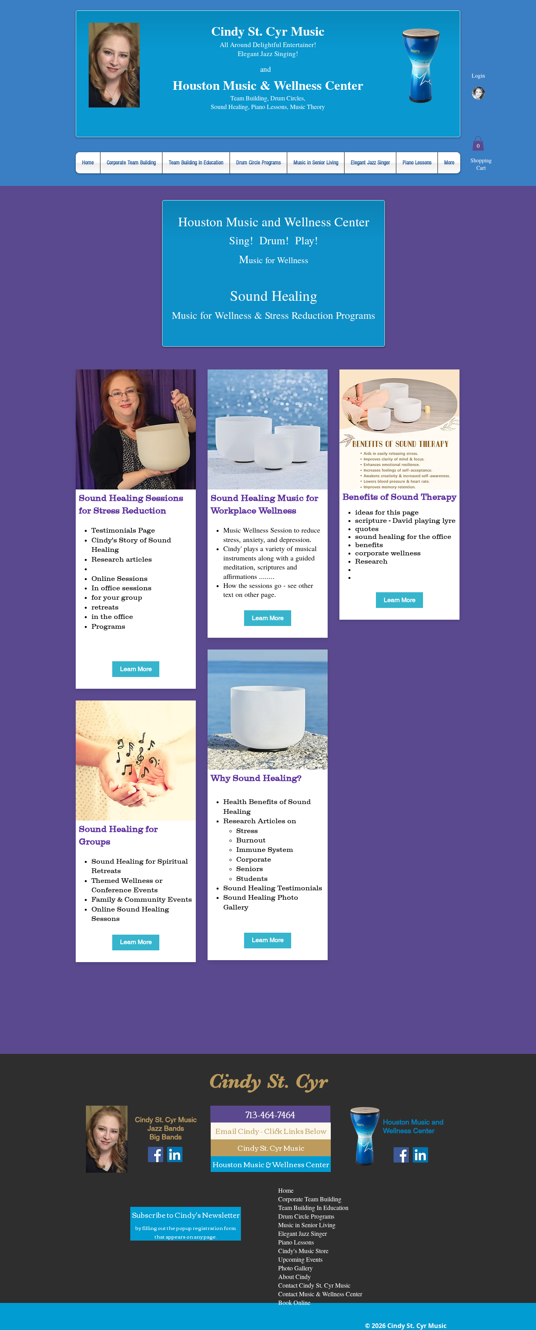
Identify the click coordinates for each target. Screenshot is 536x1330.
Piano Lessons (296, 1242)
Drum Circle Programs (306, 1216)
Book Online (294, 1302)
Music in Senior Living (306, 1225)
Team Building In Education (313, 1207)
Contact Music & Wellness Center (320, 1294)
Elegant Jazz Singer (302, 1233)
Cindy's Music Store (303, 1250)
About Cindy (294, 1276)
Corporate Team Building (309, 1199)
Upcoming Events (300, 1259)
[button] (478, 143)
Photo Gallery (295, 1268)
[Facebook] (155, 1154)
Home (286, 1190)
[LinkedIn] (174, 1154)
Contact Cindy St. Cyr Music (314, 1285)
